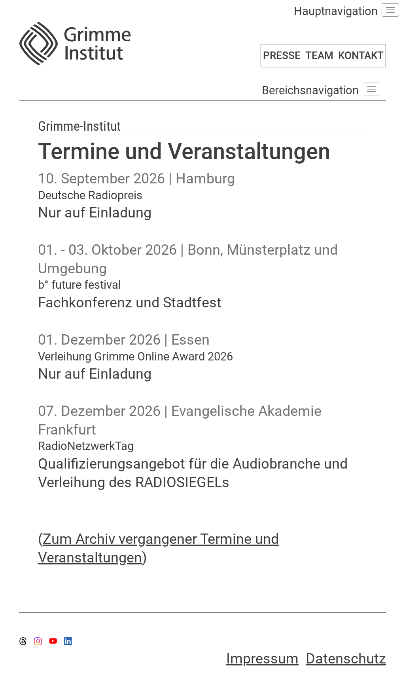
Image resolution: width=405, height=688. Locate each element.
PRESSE (282, 55)
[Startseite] (108, 43)
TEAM (319, 55)
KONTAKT (361, 55)
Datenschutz (346, 658)
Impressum (262, 658)
